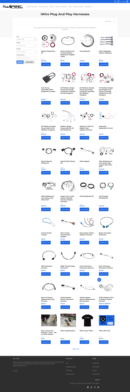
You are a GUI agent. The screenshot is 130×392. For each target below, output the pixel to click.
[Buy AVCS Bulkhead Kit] (87, 186)
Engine (18, 49)
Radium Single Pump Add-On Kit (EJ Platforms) (67, 128)
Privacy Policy (96, 374)
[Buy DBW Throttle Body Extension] (68, 256)
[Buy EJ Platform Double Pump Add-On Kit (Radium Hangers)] (49, 116)
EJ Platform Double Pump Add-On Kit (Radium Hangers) (48, 128)
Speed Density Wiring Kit (46, 162)
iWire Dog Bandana (67, 331)
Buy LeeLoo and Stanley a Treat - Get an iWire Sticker (48, 332)
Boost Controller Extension (105, 234)
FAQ (67, 363)
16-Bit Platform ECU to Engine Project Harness (106, 299)
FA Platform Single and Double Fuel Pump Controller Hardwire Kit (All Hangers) (106, 91)
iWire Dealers (95, 366)
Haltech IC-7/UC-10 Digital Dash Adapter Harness (86, 128)
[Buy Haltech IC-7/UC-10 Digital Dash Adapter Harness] (87, 116)
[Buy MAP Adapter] (87, 151)
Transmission (20, 55)
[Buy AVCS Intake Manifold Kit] (107, 186)
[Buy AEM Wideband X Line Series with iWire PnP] (49, 186)
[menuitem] (115, 1)
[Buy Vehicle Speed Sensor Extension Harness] (68, 287)
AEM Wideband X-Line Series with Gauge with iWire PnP (105, 163)
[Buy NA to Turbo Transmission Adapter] (68, 222)
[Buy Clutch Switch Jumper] (49, 222)
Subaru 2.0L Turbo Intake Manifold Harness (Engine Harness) (67, 198)
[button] (121, 1)
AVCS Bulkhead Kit (87, 196)
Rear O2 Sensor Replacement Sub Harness (47, 299)
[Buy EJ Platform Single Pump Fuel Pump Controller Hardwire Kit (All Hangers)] (68, 77)
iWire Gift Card (104, 331)
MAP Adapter (85, 161)
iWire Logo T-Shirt (86, 331)
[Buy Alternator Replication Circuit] (107, 116)
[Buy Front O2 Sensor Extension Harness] (87, 256)
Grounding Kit (85, 51)
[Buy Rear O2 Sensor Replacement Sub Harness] (49, 287)
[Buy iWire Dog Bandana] (68, 320)
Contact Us (69, 370)
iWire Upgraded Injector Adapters (105, 52)
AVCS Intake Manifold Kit (103, 197)
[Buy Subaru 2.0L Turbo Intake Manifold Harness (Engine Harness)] (68, 186)
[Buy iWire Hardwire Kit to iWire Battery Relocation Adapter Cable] (68, 41)
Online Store (95, 363)
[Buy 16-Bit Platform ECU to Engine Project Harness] (107, 287)
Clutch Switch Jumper (46, 234)
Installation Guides (71, 366)
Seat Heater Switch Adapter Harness (87, 234)
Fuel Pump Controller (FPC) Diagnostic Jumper (48, 89)
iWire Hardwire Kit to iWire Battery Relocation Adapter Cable (67, 53)
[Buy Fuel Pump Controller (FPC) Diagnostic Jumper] (49, 77)
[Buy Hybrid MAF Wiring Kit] (68, 151)
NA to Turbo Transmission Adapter (65, 234)
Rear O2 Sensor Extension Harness (106, 267)
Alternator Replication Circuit (106, 127)
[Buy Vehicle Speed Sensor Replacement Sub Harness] (87, 287)
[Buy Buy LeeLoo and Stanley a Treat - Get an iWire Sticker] (49, 320)
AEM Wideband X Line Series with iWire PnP (47, 198)
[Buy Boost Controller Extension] (107, 222)
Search (20, 62)
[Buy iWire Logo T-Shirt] (87, 320)
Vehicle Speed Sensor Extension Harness (66, 299)
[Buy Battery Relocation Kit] (49, 41)
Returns (94, 370)
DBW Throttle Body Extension (67, 267)
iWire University (70, 374)
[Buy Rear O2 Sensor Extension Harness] (107, 256)
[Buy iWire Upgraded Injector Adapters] (107, 41)
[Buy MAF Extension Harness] (49, 256)
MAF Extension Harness (46, 267)
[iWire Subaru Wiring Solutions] (13, 6)
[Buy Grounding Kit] (87, 41)
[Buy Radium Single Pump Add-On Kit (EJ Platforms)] (68, 116)
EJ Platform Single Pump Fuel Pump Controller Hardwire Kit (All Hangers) (67, 90)
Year (17, 36)
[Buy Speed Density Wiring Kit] (49, 151)
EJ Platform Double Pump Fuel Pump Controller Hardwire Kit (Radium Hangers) (87, 91)
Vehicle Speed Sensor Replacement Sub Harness (87, 299)
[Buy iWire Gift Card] (107, 320)
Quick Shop (46, 64)
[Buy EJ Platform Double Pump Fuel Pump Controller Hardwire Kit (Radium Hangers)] (87, 77)
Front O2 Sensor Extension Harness (87, 267)
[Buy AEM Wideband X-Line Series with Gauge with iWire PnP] (107, 151)
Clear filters (29, 62)
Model (18, 42)
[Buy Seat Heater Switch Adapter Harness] (87, 222)
